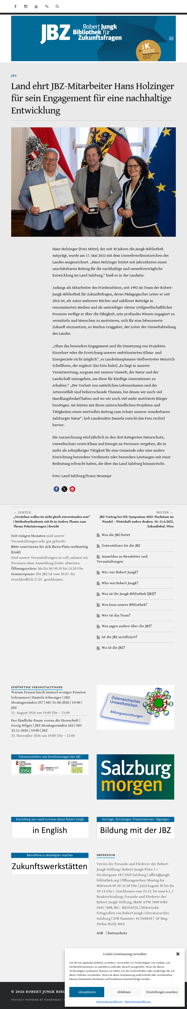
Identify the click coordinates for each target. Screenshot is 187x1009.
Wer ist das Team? (116, 615)
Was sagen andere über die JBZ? (127, 626)
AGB (100, 933)
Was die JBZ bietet (116, 535)
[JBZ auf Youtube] (36, 6)
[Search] (57, 6)
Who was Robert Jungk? (120, 583)
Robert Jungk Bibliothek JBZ (57, 991)
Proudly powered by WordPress (36, 999)
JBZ (14, 76)
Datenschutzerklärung (109, 1001)
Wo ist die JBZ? (113, 648)
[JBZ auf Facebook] (15, 6)
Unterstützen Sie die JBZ (121, 546)
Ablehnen (124, 992)
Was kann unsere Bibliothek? (124, 605)
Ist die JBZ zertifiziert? (119, 637)
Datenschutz (117, 933)
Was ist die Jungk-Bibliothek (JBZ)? (129, 594)
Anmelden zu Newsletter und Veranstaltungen (122, 559)
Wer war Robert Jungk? (120, 572)
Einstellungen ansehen (162, 992)
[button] (178, 954)
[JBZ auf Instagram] (26, 6)
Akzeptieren (87, 992)
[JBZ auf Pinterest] (47, 6)
